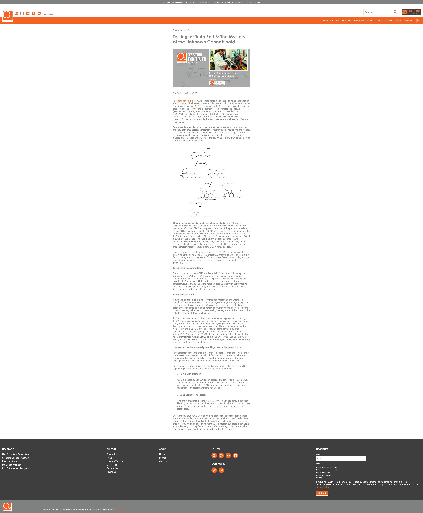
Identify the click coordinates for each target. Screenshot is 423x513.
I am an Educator (324, 475)
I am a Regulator (324, 472)
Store (398, 20)
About (379, 20)
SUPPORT (111, 449)
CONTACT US (218, 463)
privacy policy (322, 487)
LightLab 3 (328, 20)
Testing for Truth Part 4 (186, 100)
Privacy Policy (119, 510)
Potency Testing (343, 20)
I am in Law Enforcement (327, 470)
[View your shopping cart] (418, 20)
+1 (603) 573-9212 (48, 14)
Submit (322, 493)
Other (320, 478)
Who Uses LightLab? (363, 20)
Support (389, 20)
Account (409, 20)
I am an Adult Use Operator (328, 467)
